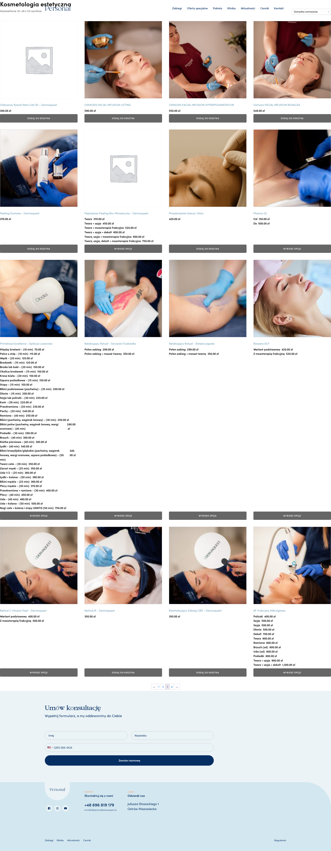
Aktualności (248, 8)
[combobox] (50, 747)
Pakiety (217, 8)
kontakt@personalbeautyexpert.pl (100, 809)
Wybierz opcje (123, 248)
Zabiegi (177, 8)
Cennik (264, 8)
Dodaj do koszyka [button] (38, 118)
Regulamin (280, 840)
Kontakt (279, 8)
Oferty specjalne (197, 8)
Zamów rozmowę (129, 760)
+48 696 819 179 (99, 804)
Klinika (231, 8)
